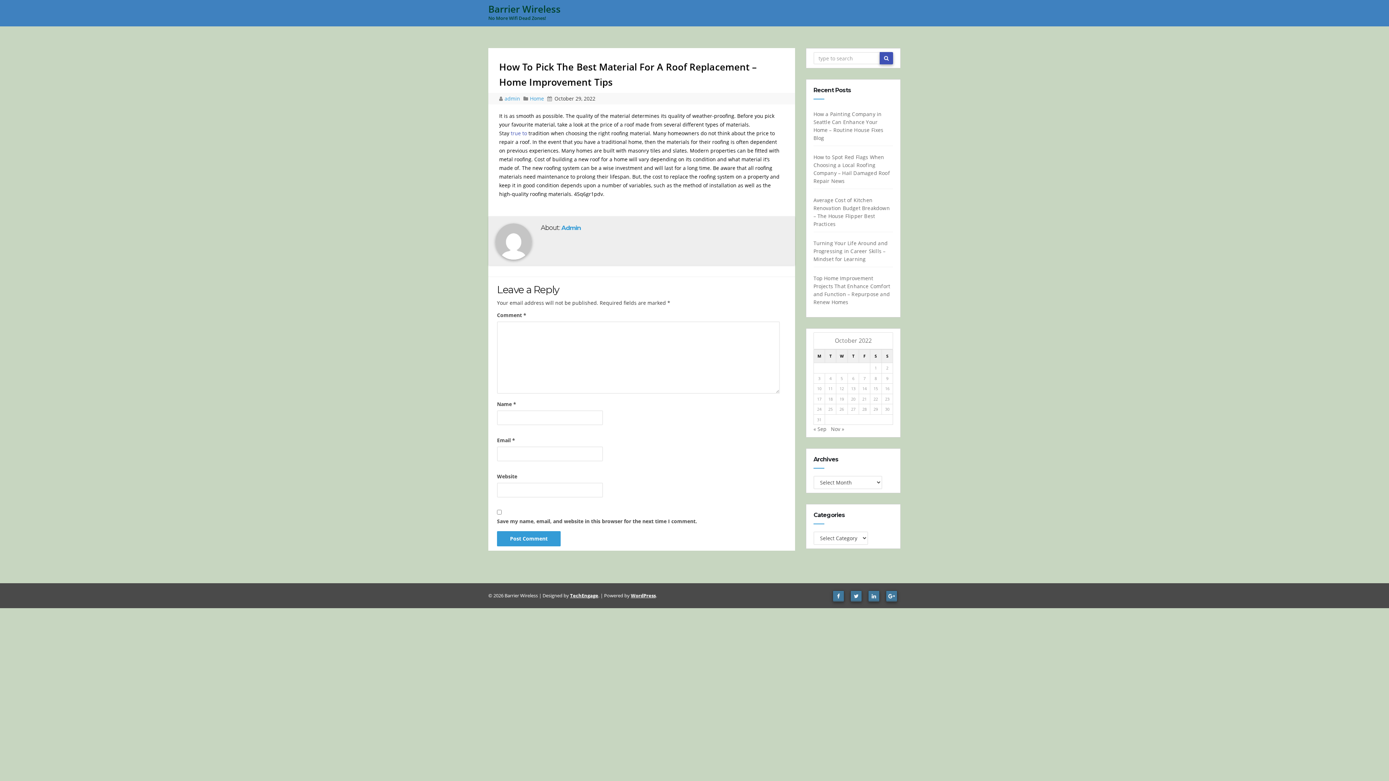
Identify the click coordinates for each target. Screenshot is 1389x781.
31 (819, 419)
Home (537, 98)
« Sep (820, 429)
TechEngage (584, 595)
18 (830, 399)
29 (876, 409)
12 (842, 388)
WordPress (643, 595)
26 (842, 409)
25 (830, 409)
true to (519, 133)
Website (507, 476)
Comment (511, 315)
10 (819, 388)
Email (506, 440)
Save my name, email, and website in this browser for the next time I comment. (597, 521)
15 (876, 388)
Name (506, 404)
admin (513, 98)
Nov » (837, 429)
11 (830, 388)
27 (853, 409)
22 (876, 399)
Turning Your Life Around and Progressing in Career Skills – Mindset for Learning (851, 251)
